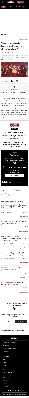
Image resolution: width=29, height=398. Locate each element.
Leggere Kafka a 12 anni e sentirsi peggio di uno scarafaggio (14, 254)
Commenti (5, 81)
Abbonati (20, 2)
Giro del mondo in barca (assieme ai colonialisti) (13, 269)
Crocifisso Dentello (7, 258)
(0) (27, 226)
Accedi (8, 321)
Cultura (5, 35)
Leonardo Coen (6, 212)
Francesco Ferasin (7, 273)
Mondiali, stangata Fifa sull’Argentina (12, 283)
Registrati (21, 321)
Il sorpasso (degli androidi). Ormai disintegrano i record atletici (14, 207)
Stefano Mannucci (7, 52)
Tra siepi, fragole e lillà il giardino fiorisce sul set (13, 222)
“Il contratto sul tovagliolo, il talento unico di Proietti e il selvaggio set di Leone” (14, 238)
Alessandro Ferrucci (7, 243)
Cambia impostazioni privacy (10, 348)
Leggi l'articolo (23, 216)
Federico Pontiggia (7, 226)
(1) (27, 212)
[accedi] (26, 2)
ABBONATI (14, 175)
